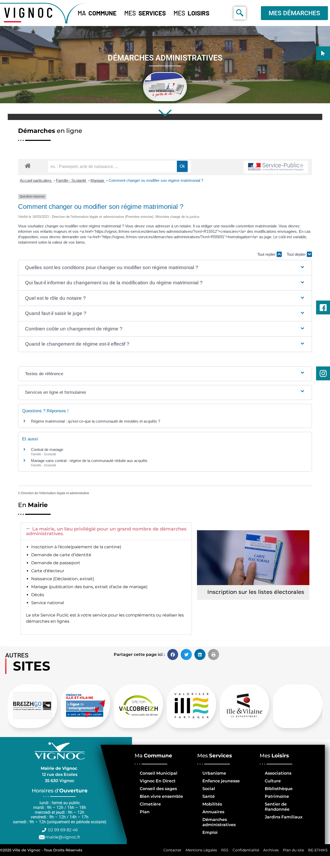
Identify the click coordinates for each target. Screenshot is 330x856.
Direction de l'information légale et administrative (55, 493)
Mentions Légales (201, 850)
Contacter (172, 850)
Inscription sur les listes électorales (255, 592)
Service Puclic (54, 615)
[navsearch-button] (240, 13)
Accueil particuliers (36, 180)
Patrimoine (277, 796)
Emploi (210, 832)
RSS (224, 850)
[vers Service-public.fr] (276, 167)
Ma (97, 13)
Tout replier (267, 254)
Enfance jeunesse (221, 780)
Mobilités (212, 804)
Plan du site (293, 850)
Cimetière (150, 804)
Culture (273, 780)
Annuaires (213, 811)
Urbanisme (214, 773)
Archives (271, 850)
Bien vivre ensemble (161, 796)
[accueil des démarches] (28, 165)
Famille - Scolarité (71, 180)
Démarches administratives (219, 822)
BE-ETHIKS (318, 850)
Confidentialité (246, 850)
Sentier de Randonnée (277, 807)
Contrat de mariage (47, 449)
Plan (145, 811)
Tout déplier (297, 254)
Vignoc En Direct (158, 780)
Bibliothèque (279, 788)
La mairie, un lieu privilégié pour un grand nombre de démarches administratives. (106, 531)
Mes (145, 13)
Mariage (97, 180)
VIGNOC (29, 12)
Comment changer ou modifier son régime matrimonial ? (156, 180)
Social (208, 788)
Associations (278, 773)
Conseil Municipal (158, 773)
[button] (165, 267)
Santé (208, 796)
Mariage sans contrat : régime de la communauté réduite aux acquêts (89, 460)
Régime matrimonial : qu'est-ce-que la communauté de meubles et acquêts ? (95, 421)
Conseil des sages (158, 788)
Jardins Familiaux (283, 817)
